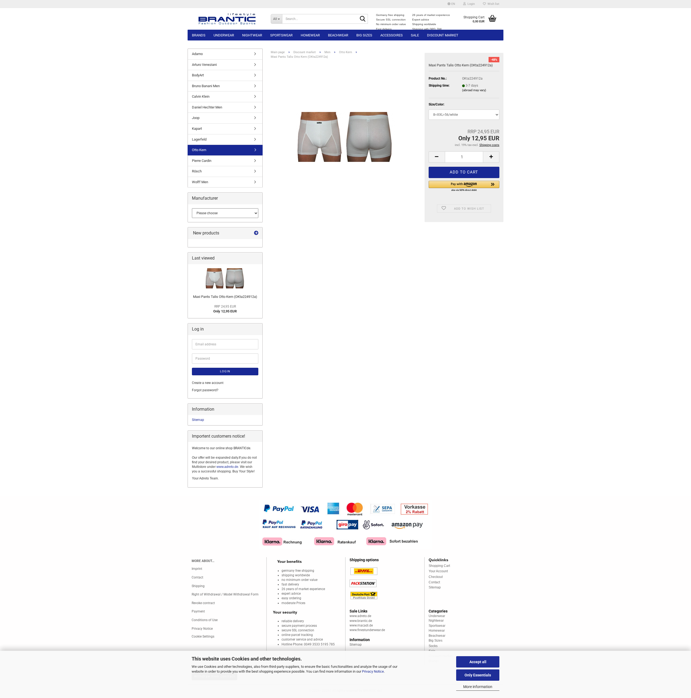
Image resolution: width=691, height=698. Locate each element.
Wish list (492, 4)
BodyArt (198, 75)
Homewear (310, 35)
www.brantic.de (361, 621)
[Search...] (363, 19)
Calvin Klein (200, 96)
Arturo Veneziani (204, 65)
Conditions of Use (205, 620)
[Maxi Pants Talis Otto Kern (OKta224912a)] (345, 130)
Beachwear (338, 35)
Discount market (442, 35)
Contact (197, 577)
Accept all (477, 662)
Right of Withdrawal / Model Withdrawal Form (225, 594)
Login (225, 371)
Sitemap (198, 420)
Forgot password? (205, 390)
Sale (415, 35)
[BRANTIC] (227, 19)
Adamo (197, 54)
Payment (198, 611)
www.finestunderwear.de (367, 630)
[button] (451, 4)
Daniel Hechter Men (207, 107)
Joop (195, 118)
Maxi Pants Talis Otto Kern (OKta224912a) (225, 297)
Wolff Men (200, 182)
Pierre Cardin (201, 161)
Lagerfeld (199, 139)
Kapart (197, 129)
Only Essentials (478, 675)
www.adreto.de (227, 467)
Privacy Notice (373, 671)
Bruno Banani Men (206, 86)
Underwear (224, 35)
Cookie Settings (203, 636)
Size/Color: (436, 104)
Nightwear (252, 35)
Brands (198, 35)
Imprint (197, 569)
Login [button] (470, 4)
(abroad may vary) (474, 90)
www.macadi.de (361, 625)
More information (477, 687)
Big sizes (364, 35)
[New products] (256, 233)
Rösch (197, 171)
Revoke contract (203, 603)
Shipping (198, 586)
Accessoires (391, 35)
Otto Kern (199, 150)
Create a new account (207, 383)
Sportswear (281, 35)
